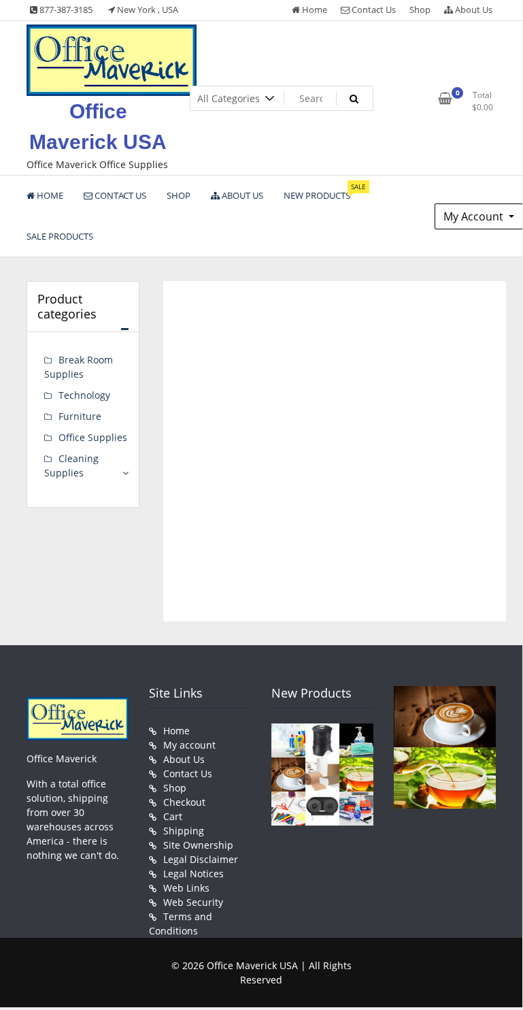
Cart (172, 816)
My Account (474, 216)
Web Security (193, 902)
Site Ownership (198, 844)
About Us (472, 9)
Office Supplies (92, 437)
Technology (84, 395)
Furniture (79, 416)
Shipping (183, 830)
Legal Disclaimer (200, 859)
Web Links (186, 887)
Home (313, 9)
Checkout (184, 802)
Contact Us (373, 9)
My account (189, 744)
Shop (420, 9)
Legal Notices (193, 873)
